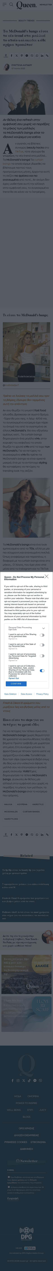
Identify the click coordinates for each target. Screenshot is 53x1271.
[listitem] (26, 628)
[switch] (42, 635)
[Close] (47, 577)
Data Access (26, 694)
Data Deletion (10, 694)
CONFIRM (16, 684)
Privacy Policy (42, 694)
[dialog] (26, 635)
